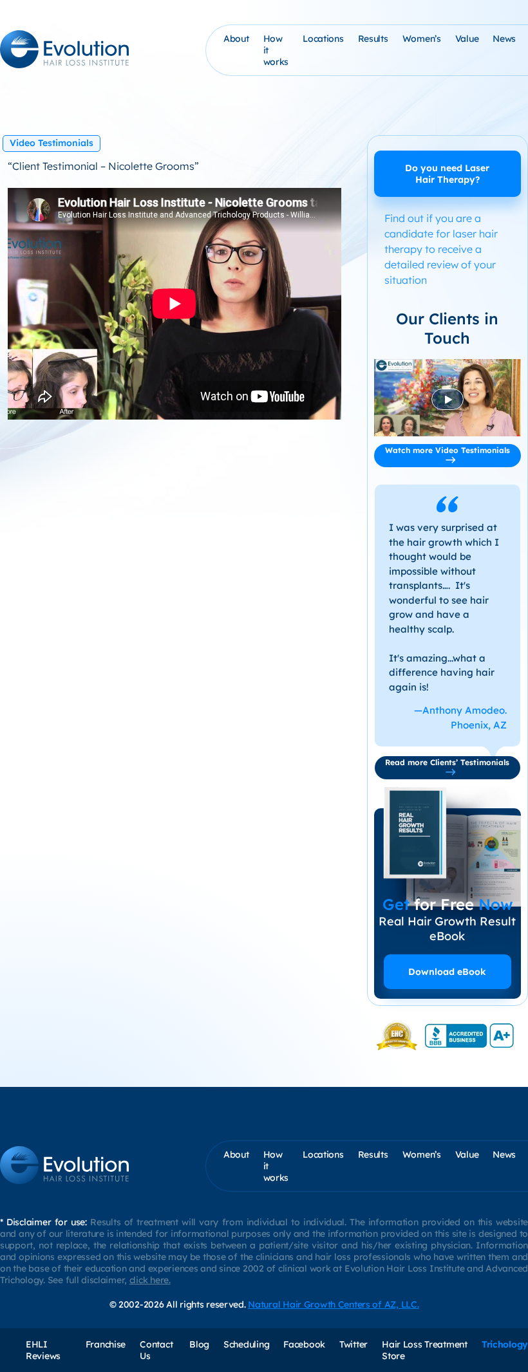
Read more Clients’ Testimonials (447, 762)
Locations (323, 38)
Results (373, 38)
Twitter (353, 1344)
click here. (150, 1280)
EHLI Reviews (43, 1350)
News (504, 38)
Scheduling (246, 1344)
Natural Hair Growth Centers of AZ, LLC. (333, 1304)
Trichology (505, 1344)
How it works (276, 50)
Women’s (421, 38)
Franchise (106, 1344)
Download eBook (447, 972)
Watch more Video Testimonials (447, 450)
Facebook (304, 1344)
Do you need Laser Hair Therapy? (447, 173)
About (236, 38)
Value (467, 38)
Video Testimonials (51, 143)
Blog (199, 1344)
